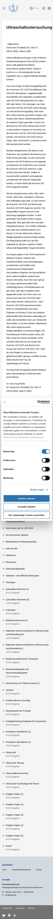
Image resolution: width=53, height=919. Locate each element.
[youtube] (14, 915)
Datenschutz (7, 908)
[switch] (46, 460)
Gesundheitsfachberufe (21, 870)
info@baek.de (10, 895)
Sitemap (31, 908)
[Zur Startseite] (13, 8)
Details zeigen (37, 489)
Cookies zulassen (26, 498)
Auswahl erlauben (26, 507)
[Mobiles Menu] (4, 8)
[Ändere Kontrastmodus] (44, 8)
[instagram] (9, 915)
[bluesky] (3, 915)
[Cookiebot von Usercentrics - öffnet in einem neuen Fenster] (38, 402)
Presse (39, 870)
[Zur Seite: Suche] (49, 8)
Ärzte (4, 870)
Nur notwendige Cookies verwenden (27, 515)
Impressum (20, 908)
